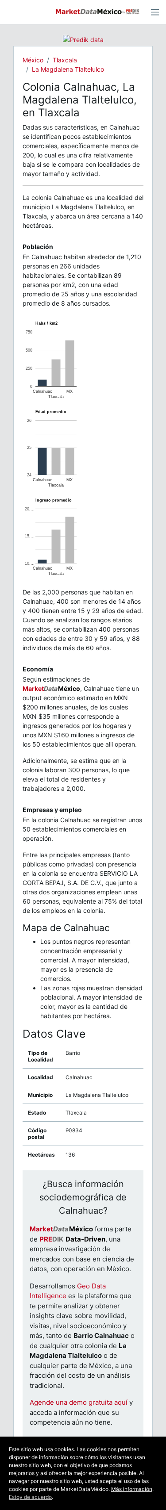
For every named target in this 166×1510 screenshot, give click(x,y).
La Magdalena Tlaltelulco (68, 69)
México (33, 60)
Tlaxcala (65, 60)
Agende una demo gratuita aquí (78, 1402)
